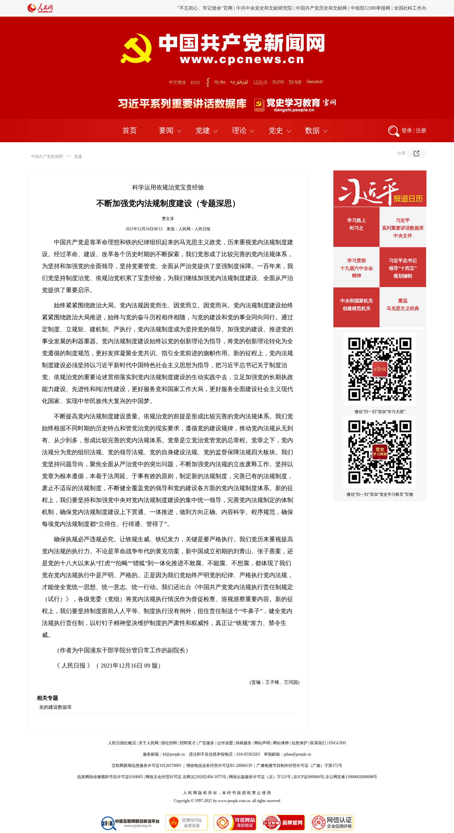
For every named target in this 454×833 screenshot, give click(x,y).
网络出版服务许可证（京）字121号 (260, 777)
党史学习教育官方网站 (206, 8)
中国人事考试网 (266, 8)
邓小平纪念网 (412, 8)
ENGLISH (337, 743)
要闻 (166, 130)
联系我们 (318, 743)
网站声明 (262, 743)
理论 (239, 130)
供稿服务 (244, 743)
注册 (421, 130)
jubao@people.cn (297, 754)
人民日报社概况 (122, 743)
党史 (276, 130)
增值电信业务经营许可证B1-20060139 (219, 765)
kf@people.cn (174, 754)
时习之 (357, 228)
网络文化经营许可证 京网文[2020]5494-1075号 (186, 777)
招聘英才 (188, 743)
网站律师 (281, 743)
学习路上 (356, 220)
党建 (202, 130)
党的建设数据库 (55, 707)
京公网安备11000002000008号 (351, 777)
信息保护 (299, 743)
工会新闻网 (297, 8)
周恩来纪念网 (381, 8)
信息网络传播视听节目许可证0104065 (110, 777)
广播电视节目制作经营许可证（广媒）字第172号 (299, 765)
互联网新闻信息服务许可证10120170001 (146, 765)
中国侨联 (322, 8)
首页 (129, 130)
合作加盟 (225, 743)
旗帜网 (239, 8)
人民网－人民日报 (194, 229)
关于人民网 (149, 743)
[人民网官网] (40, 11)
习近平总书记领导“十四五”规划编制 (403, 268)
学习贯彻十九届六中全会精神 (356, 268)
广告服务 (206, 743)
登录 (406, 130)
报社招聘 (169, 743)
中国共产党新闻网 (47, 156)
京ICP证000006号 (308, 777)
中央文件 (403, 235)
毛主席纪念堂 (349, 8)
